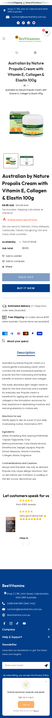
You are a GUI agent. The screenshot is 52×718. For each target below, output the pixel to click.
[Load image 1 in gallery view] (11, 161)
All (24, 85)
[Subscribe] (46, 665)
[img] (26, 500)
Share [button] (9, 266)
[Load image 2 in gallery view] (26, 161)
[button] (3, 38)
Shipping (22, 209)
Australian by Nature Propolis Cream (21, 362)
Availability (9, 241)
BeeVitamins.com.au (18, 615)
